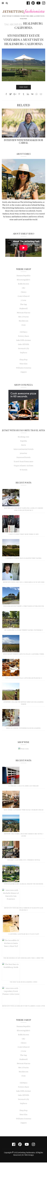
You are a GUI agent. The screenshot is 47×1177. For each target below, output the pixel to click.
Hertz (23, 445)
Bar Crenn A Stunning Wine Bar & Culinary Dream (23, 810)
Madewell (23, 308)
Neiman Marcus (23, 313)
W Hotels (23, 470)
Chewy (23, 292)
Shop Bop (23, 360)
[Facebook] (27, 3)
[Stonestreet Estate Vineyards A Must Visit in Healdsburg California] (23, 65)
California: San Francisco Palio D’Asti (23, 934)
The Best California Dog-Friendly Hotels (23, 860)
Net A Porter (23, 317)
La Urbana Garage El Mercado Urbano (23, 786)
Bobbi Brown (23, 284)
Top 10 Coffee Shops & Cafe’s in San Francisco (23, 678)
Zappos (23, 372)
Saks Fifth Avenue (23, 340)
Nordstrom (23, 321)
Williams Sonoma (23, 368)
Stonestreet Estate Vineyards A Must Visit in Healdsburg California (23, 39)
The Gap (23, 304)
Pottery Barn (23, 336)
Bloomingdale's (23, 280)
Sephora (23, 353)
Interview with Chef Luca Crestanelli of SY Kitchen (23, 582)
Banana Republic (23, 276)
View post (23, 87)
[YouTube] (37, 3)
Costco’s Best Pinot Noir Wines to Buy (23, 534)
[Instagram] (43, 3)
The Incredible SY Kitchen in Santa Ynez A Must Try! (23, 958)
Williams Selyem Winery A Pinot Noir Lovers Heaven (23, 606)
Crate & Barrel (24, 296)
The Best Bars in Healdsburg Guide (23, 982)
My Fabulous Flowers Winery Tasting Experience (23, 630)
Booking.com (23, 437)
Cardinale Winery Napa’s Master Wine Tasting (23, 558)
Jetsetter (23, 453)
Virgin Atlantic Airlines (23, 466)
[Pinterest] (32, 3)
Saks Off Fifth (23, 344)
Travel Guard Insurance (23, 461)
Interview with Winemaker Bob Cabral (23, 141)
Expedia (23, 441)
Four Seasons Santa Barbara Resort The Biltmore (23, 884)
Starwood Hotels (23, 457)
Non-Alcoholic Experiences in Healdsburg (23, 728)
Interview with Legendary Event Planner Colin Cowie (23, 1006)
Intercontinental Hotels (24, 449)
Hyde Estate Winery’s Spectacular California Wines (23, 654)
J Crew (23, 300)
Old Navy (23, 332)
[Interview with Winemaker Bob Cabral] (23, 123)
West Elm (23, 364)
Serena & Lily (23, 348)
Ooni (23, 325)
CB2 (23, 288)
